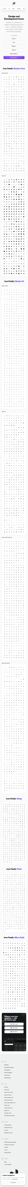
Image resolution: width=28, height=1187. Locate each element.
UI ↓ (14, 42)
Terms (5, 1150)
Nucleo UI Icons (7, 1095)
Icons (4, 8)
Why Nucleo (7, 1075)
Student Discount (8, 1127)
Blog (5, 1161)
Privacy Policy (7, 1152)
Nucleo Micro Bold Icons (9, 1102)
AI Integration (7, 1070)
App (13, 8)
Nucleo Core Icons (8, 1092)
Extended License (8, 1132)
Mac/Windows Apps (9, 1067)
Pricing (18, 8)
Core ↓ (14, 38)
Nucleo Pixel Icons (8, 1100)
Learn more (15, 1179)
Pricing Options (7, 1125)
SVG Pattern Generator (9, 1115)
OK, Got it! (13, 1182)
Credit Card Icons (8, 1107)
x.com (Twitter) (7, 1164)
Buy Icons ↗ (14, 57)
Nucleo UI (19, 281)
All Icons (6, 1087)
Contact (6, 1147)
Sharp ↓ (14, 46)
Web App (6, 1064)
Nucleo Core (19, 69)
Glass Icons (7, 1105)
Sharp (19, 799)
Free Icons (6, 1089)
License (6, 1130)
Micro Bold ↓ (14, 53)
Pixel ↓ (14, 50)
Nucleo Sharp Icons (8, 1097)
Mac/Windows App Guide (10, 1142)
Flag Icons (6, 1110)
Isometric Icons (7, 1113)
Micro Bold (19, 938)
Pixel (19, 869)
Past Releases (7, 1077)
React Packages (8, 1072)
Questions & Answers (9, 1144)
